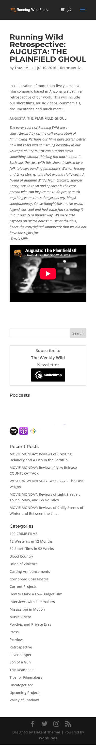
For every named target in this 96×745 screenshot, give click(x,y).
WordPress (48, 738)
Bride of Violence (24, 564)
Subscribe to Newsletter (48, 357)
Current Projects (23, 586)
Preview (16, 639)
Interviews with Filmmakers (32, 601)
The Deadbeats (22, 669)
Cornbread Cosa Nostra (29, 579)
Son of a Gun (20, 662)
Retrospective (71, 67)
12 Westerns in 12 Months (31, 541)
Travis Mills (24, 67)
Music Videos (21, 617)
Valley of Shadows (24, 700)
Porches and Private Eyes (30, 624)
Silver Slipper (21, 654)
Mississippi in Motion (27, 609)
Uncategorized (21, 685)
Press (14, 632)
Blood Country (21, 556)
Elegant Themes (47, 732)
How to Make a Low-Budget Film (36, 594)
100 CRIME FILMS (24, 533)
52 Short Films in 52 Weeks (32, 548)
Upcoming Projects (25, 692)
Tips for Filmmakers (26, 677)
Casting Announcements (30, 571)
